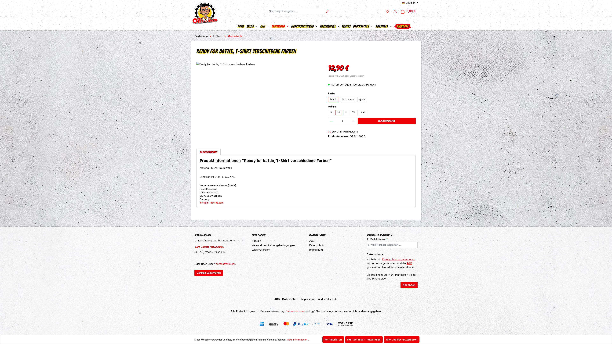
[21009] (258, 96)
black (333, 99)
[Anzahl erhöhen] (353, 121)
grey (362, 99)
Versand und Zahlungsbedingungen (273, 245)
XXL (363, 112)
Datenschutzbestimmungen (398, 259)
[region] (259, 96)
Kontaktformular (225, 263)
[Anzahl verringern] (331, 121)
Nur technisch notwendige (364, 339)
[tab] (208, 152)
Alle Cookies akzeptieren (401, 339)
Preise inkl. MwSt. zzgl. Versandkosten (346, 76)
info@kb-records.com (211, 202)
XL (353, 112)
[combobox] (296, 11)
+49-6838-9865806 (209, 247)
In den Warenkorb (386, 120)
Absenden (409, 285)
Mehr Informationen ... (298, 339)
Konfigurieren (333, 339)
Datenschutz (316, 245)
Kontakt (256, 240)
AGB (312, 240)
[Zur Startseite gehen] (204, 12)
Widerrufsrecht (261, 249)
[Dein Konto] (395, 11)
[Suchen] (327, 11)
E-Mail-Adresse (377, 239)
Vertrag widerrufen (209, 272)
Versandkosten (296, 311)
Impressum (316, 249)
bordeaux (348, 99)
